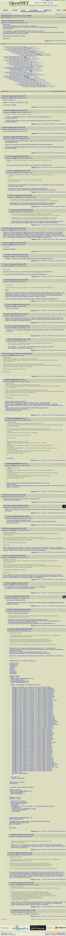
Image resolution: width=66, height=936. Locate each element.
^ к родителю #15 (45, 335)
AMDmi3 (25, 57)
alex (24, 72)
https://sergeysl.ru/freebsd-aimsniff (16, 600)
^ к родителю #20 (45, 460)
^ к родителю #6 (45, 206)
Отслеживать (62, 17)
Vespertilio (32, 79)
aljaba (31, 65)
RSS (64, 91)
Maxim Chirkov (61, 933)
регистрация (54, 0)
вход (51, 0)
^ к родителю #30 (45, 849)
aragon (25, 60)
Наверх (52, 107)
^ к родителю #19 (45, 513)
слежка (59, 10)
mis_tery (29, 73)
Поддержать (54, 934)
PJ (27, 61)
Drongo (28, 68)
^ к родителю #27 (45, 606)
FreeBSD (29, 15)
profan (37, 84)
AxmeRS (31, 67)
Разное (24, 15)
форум (45, 2)
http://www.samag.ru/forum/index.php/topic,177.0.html (33, 652)
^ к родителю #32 (45, 906)
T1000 (31, 62)
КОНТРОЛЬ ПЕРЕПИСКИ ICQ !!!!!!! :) (16, 68)
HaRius (28, 78)
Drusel (31, 69)
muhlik (25, 56)
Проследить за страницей (8, 934)
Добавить (47, 934)
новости (37, 2)
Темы (54, 919)
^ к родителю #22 (45, 525)
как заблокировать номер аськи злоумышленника (16, 67)
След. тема (63, 919)
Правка (52, 40)
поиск (23, 10)
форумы (5, 10)
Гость (28, 63)
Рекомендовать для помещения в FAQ (38, 919)
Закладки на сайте (6, 933)
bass (40, 55)
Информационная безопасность (13, 15)
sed (37, 81)
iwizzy (44, 86)
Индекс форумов (49, 919)
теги (49, 2)
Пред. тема (58, 919)
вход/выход (47, 10)
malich (11, 22)
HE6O (30, 71)
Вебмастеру (62, 934)
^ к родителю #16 (45, 350)
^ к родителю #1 (45, 124)
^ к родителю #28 (45, 625)
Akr (34, 66)
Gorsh (34, 80)
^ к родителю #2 (45, 152)
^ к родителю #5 (45, 192)
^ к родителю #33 (45, 916)
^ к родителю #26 (45, 592)
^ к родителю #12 (45, 301)
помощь (15, 10)
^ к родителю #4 (45, 167)
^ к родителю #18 (45, 415)
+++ (41, 2)
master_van (32, 74)
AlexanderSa (26, 75)
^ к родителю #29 (45, 831)
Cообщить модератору (60, 40)
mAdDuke (29, 48)
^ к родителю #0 (45, 107)
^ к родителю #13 (45, 310)
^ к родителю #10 (45, 260)
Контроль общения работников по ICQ (13, 47)
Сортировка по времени (58, 91)
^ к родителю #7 (45, 224)
